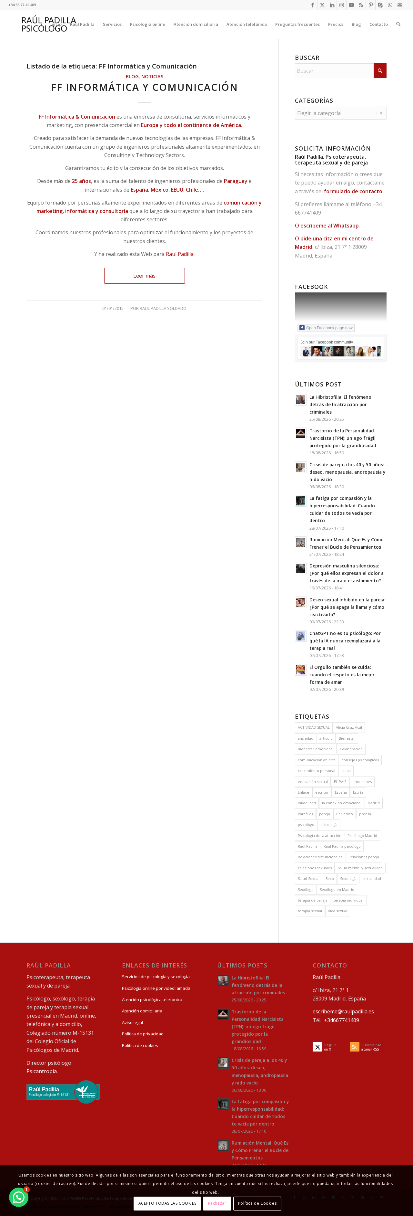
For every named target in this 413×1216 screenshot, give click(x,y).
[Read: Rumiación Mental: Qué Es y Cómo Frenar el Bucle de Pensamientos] (301, 542)
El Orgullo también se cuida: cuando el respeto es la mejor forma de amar (342, 674)
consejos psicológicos (360, 759)
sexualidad (372, 878)
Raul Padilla (180, 254)
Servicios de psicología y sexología (156, 976)
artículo (326, 738)
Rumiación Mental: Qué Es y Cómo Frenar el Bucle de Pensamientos (260, 1150)
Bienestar (347, 738)
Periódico (344, 813)
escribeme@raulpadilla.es (343, 1011)
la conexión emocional (341, 802)
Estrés (358, 792)
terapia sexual (310, 910)
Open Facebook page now (329, 328)
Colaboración (351, 748)
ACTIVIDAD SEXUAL (314, 727)
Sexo (330, 878)
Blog (132, 76)
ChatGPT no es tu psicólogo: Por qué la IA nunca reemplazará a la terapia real (345, 640)
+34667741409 (341, 1020)
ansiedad (305, 738)
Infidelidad (307, 802)
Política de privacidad (143, 1034)
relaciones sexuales (315, 867)
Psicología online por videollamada (156, 988)
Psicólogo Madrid (362, 835)
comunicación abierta (317, 759)
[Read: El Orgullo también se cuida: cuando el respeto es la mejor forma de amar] (301, 670)
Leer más (144, 275)
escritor (322, 792)
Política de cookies (140, 1045)
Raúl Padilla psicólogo (342, 846)
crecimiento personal (316, 770)
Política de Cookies (257, 1203)
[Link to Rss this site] (361, 5)
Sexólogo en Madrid (337, 889)
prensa (365, 813)
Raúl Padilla (307, 846)
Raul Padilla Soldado (163, 308)
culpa (346, 770)
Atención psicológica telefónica (152, 999)
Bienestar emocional (316, 748)
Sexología (348, 878)
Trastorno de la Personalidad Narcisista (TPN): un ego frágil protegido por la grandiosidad (342, 438)
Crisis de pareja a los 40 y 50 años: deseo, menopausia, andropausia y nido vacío (347, 471)
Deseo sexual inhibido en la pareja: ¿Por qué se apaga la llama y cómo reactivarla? (347, 607)
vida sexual (337, 910)
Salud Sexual (308, 878)
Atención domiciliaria (142, 1011)
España (341, 792)
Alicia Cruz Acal (349, 727)
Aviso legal (132, 1022)
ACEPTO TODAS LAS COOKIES (167, 1203)
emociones (362, 781)
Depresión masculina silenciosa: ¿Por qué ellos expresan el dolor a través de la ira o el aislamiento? (346, 573)
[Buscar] (398, 24)
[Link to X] (322, 5)
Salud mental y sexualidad (360, 867)
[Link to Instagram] (341, 5)
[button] (18, 1197)
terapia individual (349, 900)
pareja (324, 813)
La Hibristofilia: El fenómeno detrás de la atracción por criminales (340, 404)
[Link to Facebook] (312, 5)
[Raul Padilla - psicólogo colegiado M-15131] (63, 1101)
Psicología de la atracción (319, 835)
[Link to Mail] (400, 5)
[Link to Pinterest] (370, 5)
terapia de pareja (312, 900)
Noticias (152, 76)
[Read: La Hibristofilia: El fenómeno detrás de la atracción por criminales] (301, 400)
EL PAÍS (340, 781)
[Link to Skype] (380, 5)
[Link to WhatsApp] (390, 5)
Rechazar (217, 1203)
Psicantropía (41, 1071)
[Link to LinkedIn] (332, 5)
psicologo (306, 824)
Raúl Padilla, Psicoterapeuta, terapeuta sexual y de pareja (331, 159)
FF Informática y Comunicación (144, 87)
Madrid (374, 802)
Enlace (303, 792)
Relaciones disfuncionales (320, 856)
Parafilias (305, 813)
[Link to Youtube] (351, 5)
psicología (328, 824)
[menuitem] (56, 24)
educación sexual (313, 781)
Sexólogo (306, 889)
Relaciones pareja (363, 856)
